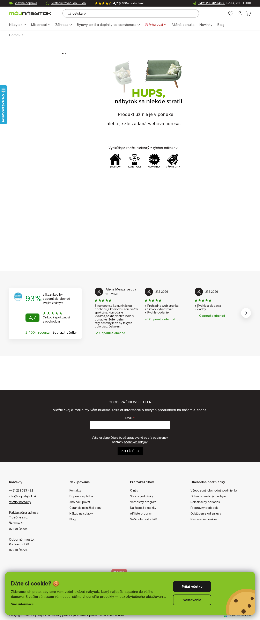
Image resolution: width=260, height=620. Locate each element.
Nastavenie (192, 600)
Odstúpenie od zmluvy (206, 513)
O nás (134, 490)
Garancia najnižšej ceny (85, 507)
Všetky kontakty (20, 502)
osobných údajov (135, 442)
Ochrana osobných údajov (208, 496)
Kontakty (75, 490)
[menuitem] (17, 25)
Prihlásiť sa (130, 451)
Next (246, 313)
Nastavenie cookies (204, 519)
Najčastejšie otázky (143, 507)
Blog (72, 519)
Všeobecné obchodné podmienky (214, 490)
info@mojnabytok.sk (23, 496)
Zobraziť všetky (64, 332)
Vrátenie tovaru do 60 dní (68, 3)
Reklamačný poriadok (205, 502)
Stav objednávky (141, 496)
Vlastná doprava (26, 3)
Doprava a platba (81, 496)
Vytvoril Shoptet (240, 615)
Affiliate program (141, 513)
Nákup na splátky (81, 513)
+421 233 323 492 (224, 3)
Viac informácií (22, 604)
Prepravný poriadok (204, 507)
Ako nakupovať (79, 502)
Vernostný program (143, 502)
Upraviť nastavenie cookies (105, 615)
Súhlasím (192, 586)
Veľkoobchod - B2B (143, 519)
